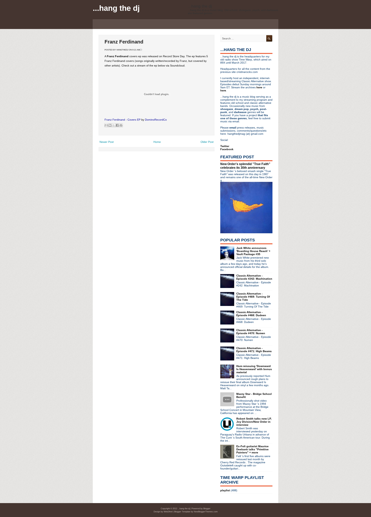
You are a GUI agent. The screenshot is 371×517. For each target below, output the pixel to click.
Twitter (224, 146)
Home (157, 141)
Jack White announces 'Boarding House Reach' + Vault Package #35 (253, 251)
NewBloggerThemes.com (206, 511)
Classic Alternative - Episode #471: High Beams (254, 350)
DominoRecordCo (156, 119)
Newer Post (107, 141)
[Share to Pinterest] (121, 125)
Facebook (226, 149)
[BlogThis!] (110, 125)
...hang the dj (116, 8)
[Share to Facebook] (117, 125)
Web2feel (168, 511)
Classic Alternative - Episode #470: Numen (250, 332)
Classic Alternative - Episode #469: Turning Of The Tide (253, 296)
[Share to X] (114, 125)
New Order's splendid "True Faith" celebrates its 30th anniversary (245, 165)
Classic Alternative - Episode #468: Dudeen (251, 314)
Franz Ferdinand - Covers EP (122, 119)
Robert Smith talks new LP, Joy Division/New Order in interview (253, 421)
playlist (225, 490)
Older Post (207, 141)
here (259, 87)
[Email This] (106, 125)
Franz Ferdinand (124, 42)
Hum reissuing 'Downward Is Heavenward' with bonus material (254, 369)
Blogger (206, 508)
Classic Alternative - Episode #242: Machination (254, 277)
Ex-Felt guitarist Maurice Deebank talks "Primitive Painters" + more (252, 449)
